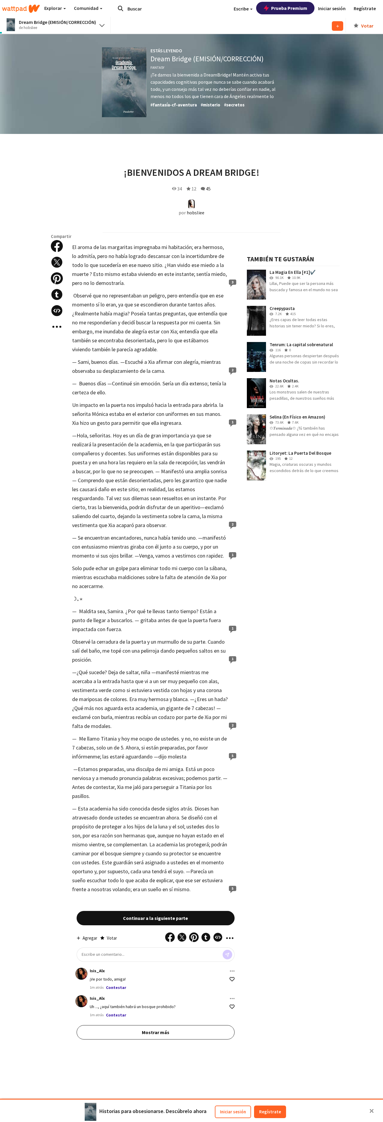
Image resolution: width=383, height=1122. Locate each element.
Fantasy (157, 67)
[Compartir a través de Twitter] (57, 262)
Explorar (53, 8)
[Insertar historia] (57, 311)
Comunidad (86, 8)
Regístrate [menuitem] (365, 8)
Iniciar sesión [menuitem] (332, 8)
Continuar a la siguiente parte (155, 918)
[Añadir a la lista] (337, 26)
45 (208, 189)
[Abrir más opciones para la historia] (57, 327)
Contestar (116, 987)
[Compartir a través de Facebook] (57, 246)
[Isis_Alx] (81, 974)
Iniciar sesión (233, 1112)
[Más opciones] (232, 971)
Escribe (242, 9)
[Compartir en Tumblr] (57, 294)
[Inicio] (21, 9)
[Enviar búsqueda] (120, 8)
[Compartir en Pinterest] (57, 278)
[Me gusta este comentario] (232, 979)
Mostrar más (155, 1032)
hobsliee (195, 213)
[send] (227, 954)
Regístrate (270, 1112)
